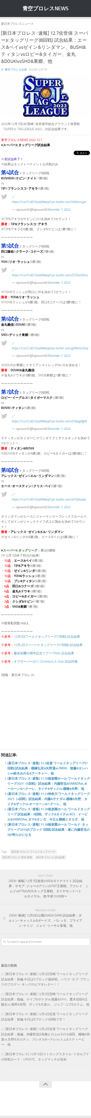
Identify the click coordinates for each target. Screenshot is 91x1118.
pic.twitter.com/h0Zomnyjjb (68, 202)
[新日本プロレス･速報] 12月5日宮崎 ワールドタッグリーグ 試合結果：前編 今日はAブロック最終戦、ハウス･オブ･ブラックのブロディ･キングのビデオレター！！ (45, 979)
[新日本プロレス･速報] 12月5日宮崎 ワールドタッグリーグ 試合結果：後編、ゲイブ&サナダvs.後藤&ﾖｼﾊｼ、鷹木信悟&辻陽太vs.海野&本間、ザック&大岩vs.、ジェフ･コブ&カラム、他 (45, 999)
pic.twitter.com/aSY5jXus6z (68, 499)
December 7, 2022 (58, 210)
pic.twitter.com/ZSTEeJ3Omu (69, 275)
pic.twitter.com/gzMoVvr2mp (69, 348)
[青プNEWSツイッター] (41, 1104)
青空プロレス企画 (16, 69)
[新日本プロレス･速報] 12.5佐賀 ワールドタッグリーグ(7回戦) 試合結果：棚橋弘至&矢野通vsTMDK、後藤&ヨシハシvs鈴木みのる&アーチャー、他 (47, 768)
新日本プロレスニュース (17, 24)
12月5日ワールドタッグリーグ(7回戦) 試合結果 (47, 637)
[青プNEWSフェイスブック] (50, 1104)
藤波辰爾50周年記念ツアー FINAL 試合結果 (44, 653)
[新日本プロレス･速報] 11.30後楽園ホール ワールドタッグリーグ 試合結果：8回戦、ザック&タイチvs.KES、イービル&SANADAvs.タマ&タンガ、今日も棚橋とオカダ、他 (48, 814)
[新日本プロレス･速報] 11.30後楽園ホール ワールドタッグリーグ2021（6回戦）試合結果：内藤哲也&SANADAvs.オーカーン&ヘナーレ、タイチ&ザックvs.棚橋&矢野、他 (48, 784)
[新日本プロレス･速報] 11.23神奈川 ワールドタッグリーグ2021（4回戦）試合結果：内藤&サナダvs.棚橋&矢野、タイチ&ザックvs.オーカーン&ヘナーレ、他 (48, 799)
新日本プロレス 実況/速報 (17, 857)
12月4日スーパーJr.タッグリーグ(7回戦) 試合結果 (48, 645)
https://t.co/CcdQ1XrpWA (27, 202)
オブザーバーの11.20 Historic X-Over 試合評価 (45, 661)
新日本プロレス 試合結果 (50, 857)
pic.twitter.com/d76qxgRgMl (69, 421)
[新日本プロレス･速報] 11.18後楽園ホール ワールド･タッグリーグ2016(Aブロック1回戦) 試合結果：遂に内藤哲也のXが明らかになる (48, 830)
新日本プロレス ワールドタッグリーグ (33, 851)
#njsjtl (47, 202)
